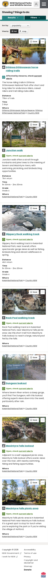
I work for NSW (8, 556)
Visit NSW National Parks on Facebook (4, 580)
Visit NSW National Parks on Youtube (15, 580)
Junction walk (14, 150)
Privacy (27, 556)
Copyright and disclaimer (31, 561)
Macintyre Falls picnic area (22, 508)
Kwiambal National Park (12, 196)
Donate (27, 569)
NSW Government (10, 553)
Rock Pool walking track (20, 317)
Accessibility (30, 549)
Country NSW (33, 113)
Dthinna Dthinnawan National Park (22, 111)
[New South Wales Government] (43, 575)
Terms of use (30, 553)
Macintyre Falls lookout (20, 445)
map (24, 31)
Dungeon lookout (16, 383)
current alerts (26, 155)
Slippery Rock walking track (22, 234)
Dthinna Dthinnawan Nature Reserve (18, 110)
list (15, 31)
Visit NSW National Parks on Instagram (10, 580)
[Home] (5, 4)
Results (12, 17)
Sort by (5, 25)
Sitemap (28, 566)
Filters (34, 17)
